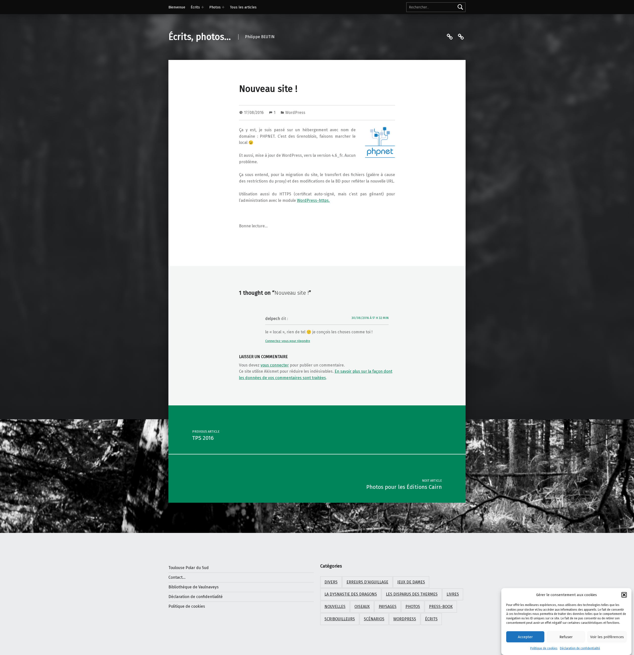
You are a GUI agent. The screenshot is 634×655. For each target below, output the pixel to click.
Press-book (441, 606)
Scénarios (374, 619)
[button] (624, 594)
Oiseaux (362, 606)
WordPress (295, 112)
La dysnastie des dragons (350, 594)
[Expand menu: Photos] (223, 7)
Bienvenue (176, 7)
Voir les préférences (607, 637)
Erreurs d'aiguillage (367, 582)
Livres (453, 594)
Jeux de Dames (411, 582)
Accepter (525, 637)
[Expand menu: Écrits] (202, 7)
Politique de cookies (543, 648)
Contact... (176, 577)
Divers (331, 582)
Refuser (566, 637)
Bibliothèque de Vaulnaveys (193, 587)
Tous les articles (243, 7)
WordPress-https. (313, 200)
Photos (215, 7)
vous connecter (275, 365)
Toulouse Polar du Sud (188, 567)
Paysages (387, 606)
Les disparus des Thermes (412, 594)
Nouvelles (334, 606)
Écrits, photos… (199, 36)
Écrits (195, 7)
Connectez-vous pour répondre (287, 341)
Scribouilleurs (339, 619)
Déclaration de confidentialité (580, 648)
